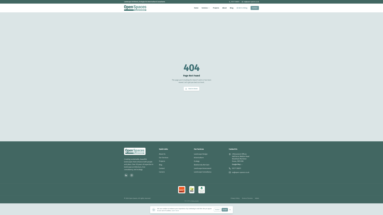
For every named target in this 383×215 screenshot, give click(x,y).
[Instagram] (132, 175)
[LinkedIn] (126, 175)
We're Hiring (243, 8)
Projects (216, 8)
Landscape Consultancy (202, 172)
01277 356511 (235, 2)
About (224, 8)
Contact (254, 8)
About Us (162, 154)
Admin (257, 198)
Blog (231, 8)
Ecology (196, 161)
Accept (225, 209)
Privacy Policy (235, 198)
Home (196, 8)
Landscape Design (200, 154)
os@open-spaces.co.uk (251, 2)
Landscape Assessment (202, 168)
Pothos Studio (195, 201)
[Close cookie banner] (230, 209)
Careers (162, 172)
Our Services (163, 158)
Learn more (175, 211)
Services (205, 8)
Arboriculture (199, 158)
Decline (217, 209)
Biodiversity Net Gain (201, 165)
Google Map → (237, 164)
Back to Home (193, 89)
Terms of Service (247, 198)
